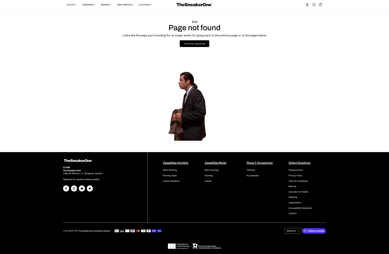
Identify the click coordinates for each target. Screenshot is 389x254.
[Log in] (307, 5)
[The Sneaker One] (194, 4)
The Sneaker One (85, 231)
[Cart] (321, 5)
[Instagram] (74, 188)
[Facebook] (66, 188)
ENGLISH (291, 231)
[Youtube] (82, 188)
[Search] (314, 5)
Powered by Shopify (101, 231)
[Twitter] (90, 188)
